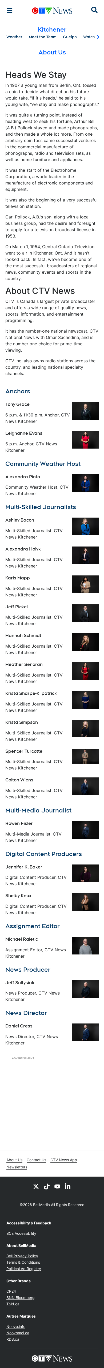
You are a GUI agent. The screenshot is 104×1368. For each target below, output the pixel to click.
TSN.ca (12, 1304)
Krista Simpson (21, 722)
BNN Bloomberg (20, 1297)
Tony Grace (17, 404)
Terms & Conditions (23, 1262)
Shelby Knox (18, 895)
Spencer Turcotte (23, 751)
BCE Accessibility (21, 1233)
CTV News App (63, 1160)
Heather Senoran (24, 664)
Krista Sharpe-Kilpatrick (31, 693)
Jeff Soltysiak (19, 982)
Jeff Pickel (16, 606)
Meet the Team (43, 37)
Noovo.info (15, 1326)
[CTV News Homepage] (52, 10)
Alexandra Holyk (23, 549)
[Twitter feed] (36, 1186)
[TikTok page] (46, 1186)
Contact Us (36, 1160)
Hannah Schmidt (23, 635)
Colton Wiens (19, 779)
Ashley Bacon (19, 520)
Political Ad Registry (23, 1268)
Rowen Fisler (19, 823)
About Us (14, 1160)
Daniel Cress (19, 1026)
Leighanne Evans (23, 433)
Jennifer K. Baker (23, 867)
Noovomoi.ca (17, 1333)
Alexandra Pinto (22, 476)
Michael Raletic (21, 939)
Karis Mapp (17, 577)
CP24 (11, 1291)
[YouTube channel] (57, 1186)
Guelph (70, 37)
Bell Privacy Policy (22, 1256)
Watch (89, 37)
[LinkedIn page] (68, 1186)
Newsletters (16, 1167)
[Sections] (9, 10)
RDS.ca (12, 1339)
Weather (14, 37)
